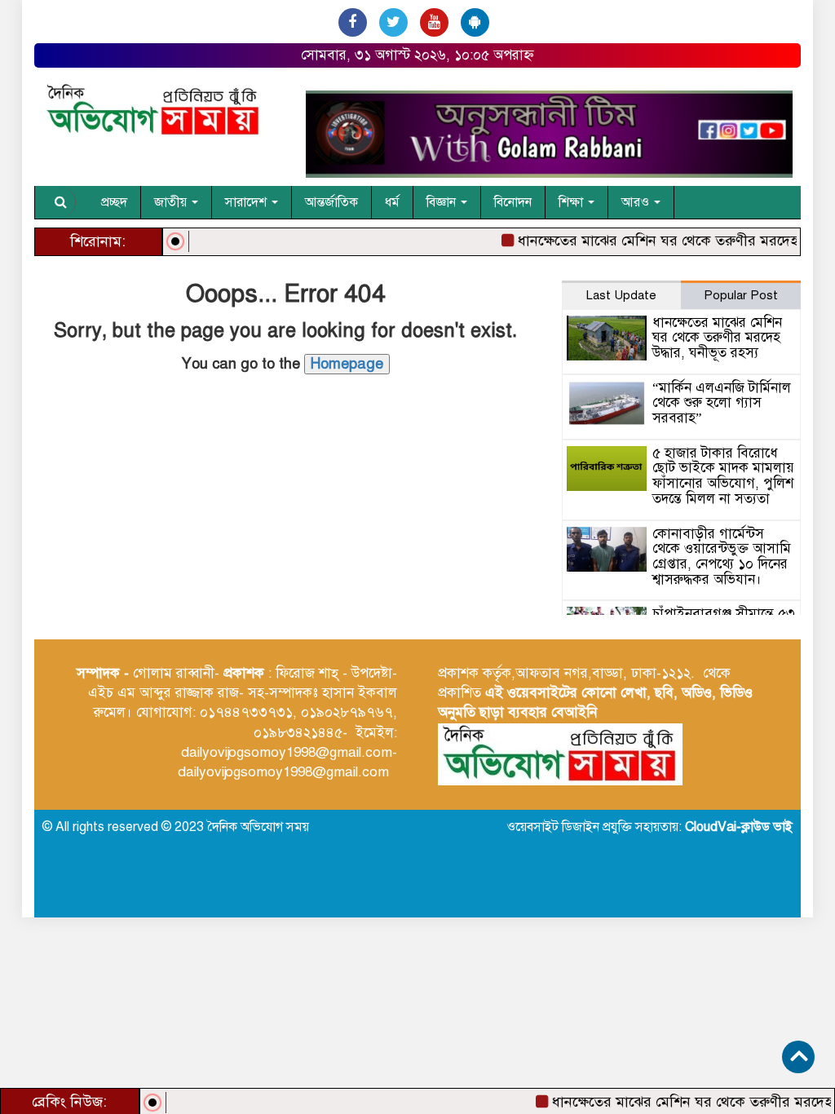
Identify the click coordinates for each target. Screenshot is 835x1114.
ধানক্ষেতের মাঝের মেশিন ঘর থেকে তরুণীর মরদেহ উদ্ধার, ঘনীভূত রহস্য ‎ (717, 337)
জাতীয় (172, 202)
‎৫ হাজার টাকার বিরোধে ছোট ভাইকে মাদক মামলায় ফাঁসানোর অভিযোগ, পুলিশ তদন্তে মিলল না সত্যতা (723, 475)
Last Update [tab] (621, 295)
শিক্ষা (572, 202)
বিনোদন (513, 202)
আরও (636, 202)
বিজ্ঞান (442, 202)
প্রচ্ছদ (114, 202)
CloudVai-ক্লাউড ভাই (739, 827)
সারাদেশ (247, 202)
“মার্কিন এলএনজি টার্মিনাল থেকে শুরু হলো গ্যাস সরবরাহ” (721, 403)
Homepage (347, 364)
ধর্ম (392, 202)
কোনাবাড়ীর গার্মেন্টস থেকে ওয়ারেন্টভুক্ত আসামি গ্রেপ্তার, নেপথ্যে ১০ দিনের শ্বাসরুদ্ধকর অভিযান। (721, 556)
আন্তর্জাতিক (331, 202)
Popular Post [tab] (741, 295)
